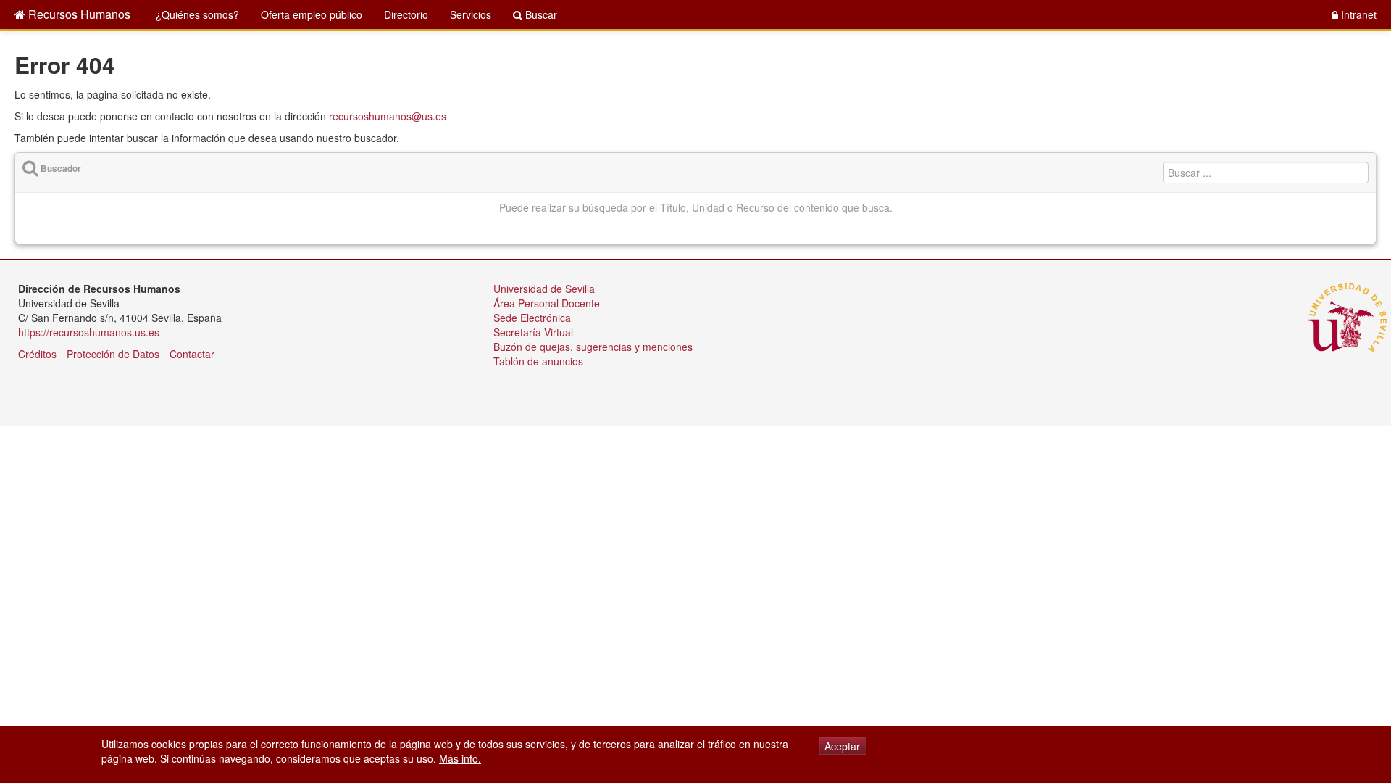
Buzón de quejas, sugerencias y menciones (593, 346)
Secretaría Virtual (533, 332)
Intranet (1357, 14)
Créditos (37, 354)
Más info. (460, 758)
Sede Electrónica (532, 317)
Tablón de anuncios (538, 361)
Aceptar (842, 746)
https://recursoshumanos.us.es (88, 332)
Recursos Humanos (77, 14)
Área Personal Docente (546, 303)
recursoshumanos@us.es (387, 116)
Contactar (192, 354)
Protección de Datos (113, 354)
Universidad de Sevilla (544, 288)
